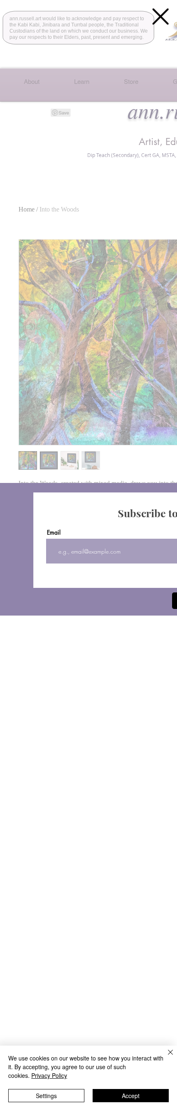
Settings (46, 1095)
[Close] (165, 1057)
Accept (131, 1095)
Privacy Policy (49, 1075)
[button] (160, 16)
